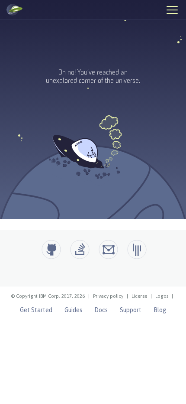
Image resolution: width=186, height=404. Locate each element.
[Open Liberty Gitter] (137, 249)
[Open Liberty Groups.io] (108, 249)
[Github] (51, 249)
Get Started (36, 309)
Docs (101, 309)
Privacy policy (108, 296)
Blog (160, 309)
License (139, 296)
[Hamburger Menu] (172, 9)
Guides (73, 309)
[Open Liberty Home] (14, 10)
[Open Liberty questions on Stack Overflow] (80, 249)
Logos (161, 296)
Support (130, 309)
